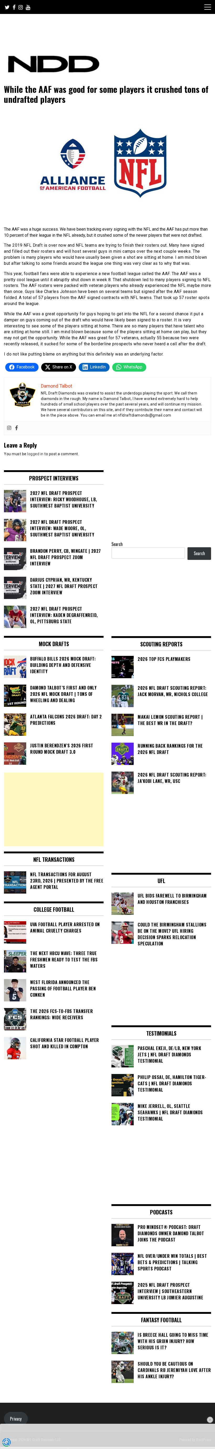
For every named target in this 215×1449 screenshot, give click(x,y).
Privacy (16, 1419)
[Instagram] (9, 428)
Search (117, 544)
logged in (35, 454)
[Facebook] (16, 428)
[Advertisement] (54, 809)
